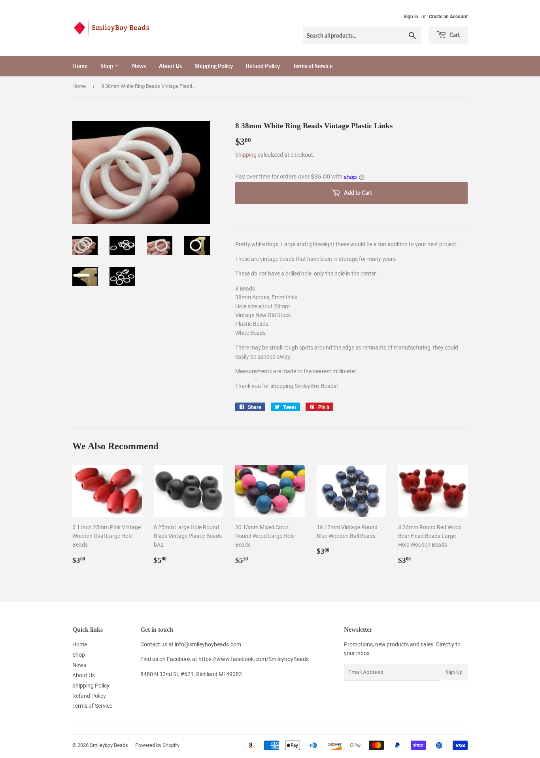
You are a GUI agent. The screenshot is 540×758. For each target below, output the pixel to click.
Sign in (411, 16)
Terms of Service (312, 66)
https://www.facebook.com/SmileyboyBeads (253, 659)
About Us (170, 66)
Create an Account (448, 16)
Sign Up (454, 672)
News (139, 66)
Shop (107, 66)
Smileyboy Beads (109, 745)
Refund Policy (263, 66)
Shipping (246, 155)
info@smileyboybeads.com (208, 644)
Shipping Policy (214, 66)
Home (79, 66)
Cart (454, 34)
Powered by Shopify (157, 745)
